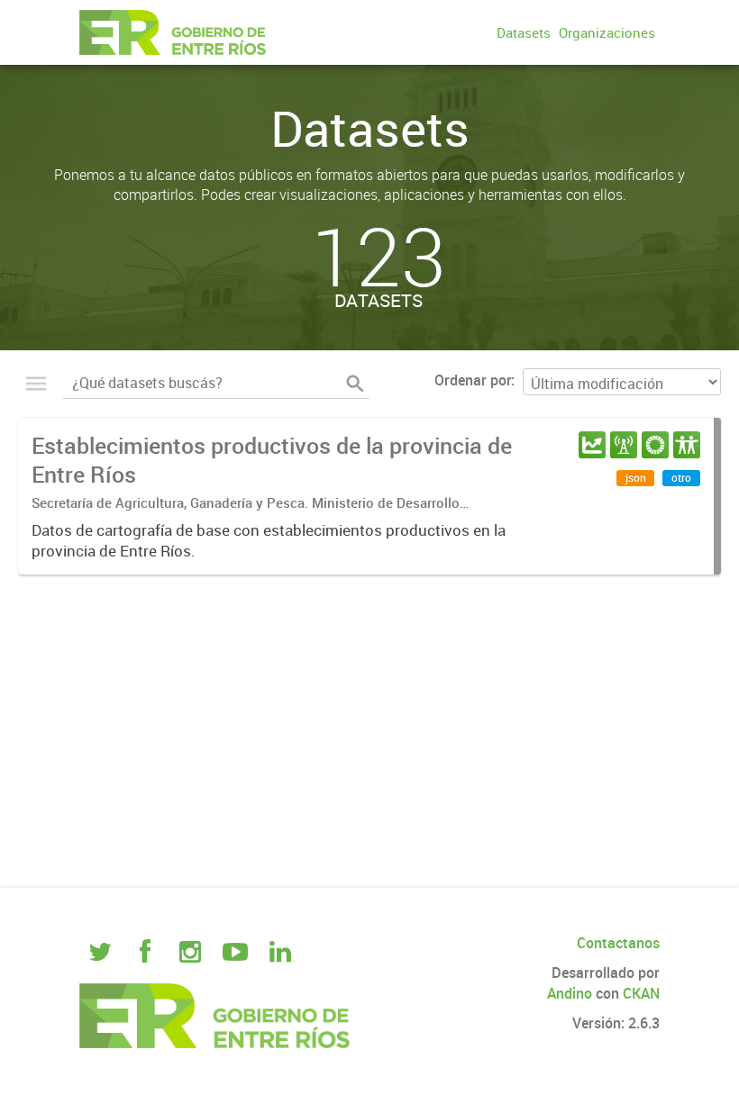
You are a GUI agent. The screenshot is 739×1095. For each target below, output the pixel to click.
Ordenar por (472, 380)
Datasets (524, 32)
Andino (569, 993)
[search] (355, 383)
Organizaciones (607, 32)
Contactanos (618, 943)
